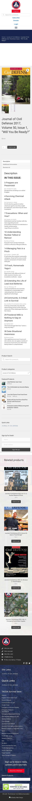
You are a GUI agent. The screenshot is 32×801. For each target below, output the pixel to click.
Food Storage (5, 721)
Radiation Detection (7, 738)
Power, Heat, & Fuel (7, 736)
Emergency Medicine (7, 710)
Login (16, 24)
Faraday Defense (6, 719)
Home (3, 37)
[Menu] (16, 27)
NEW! (3, 731)
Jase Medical (5, 711)
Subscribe (16, 18)
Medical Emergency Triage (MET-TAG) (12, 728)
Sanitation (4, 743)
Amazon (4, 695)
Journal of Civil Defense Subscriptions (12, 726)
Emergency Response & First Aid (11, 714)
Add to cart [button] (16, 501)
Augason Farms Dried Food (9, 697)
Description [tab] (6, 161)
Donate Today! (6, 705)
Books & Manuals (6, 700)
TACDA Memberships (8, 748)
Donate (16, 20)
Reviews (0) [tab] (6, 167)
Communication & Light (8, 702)
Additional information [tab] (10, 164)
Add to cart (12, 147)
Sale (3, 740)
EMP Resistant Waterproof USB (10, 716)
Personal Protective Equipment (10, 733)
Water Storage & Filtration (9, 755)
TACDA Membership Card (9, 745)
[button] (27, 70)
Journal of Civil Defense (13, 37)
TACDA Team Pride (7, 750)
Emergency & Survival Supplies (10, 707)
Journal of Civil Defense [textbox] (15, 373)
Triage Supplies (6, 753)
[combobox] (16, 373)
